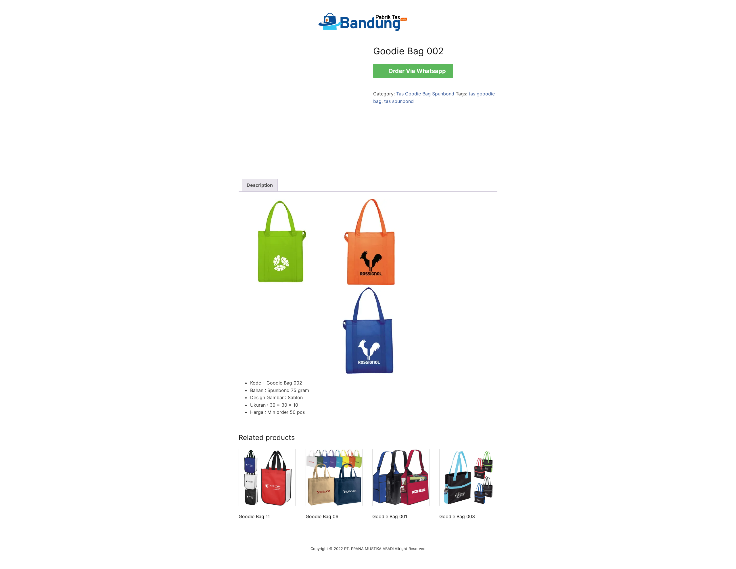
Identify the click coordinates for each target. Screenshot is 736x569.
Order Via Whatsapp (416, 71)
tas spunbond (399, 101)
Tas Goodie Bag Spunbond (425, 94)
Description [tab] (260, 185)
